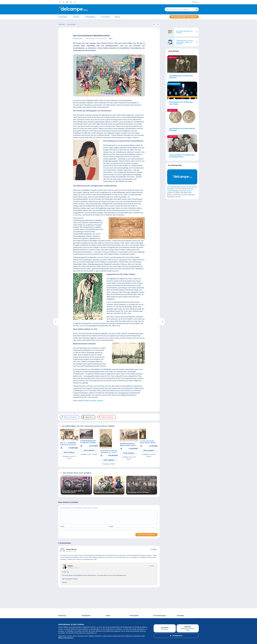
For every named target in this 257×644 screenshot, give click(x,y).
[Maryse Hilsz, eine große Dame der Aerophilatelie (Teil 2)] (76, 493)
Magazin (117, 17)
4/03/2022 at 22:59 (71, 551)
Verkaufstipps (105, 17)
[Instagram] (63, 2)
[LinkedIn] (71, 2)
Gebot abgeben (69, 452)
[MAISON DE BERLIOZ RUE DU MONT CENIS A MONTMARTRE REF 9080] (128, 441)
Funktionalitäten (173, 83)
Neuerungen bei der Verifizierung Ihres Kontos (180, 103)
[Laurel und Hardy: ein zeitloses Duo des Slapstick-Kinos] (182, 143)
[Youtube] (67, 2)
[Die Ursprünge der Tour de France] (141, 493)
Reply (155, 549)
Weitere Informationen (65, 638)
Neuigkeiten (171, 189)
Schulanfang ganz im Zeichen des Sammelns (181, 77)
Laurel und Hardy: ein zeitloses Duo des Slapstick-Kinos (181, 156)
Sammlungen (172, 57)
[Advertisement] (182, 215)
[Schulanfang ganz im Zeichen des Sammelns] (182, 64)
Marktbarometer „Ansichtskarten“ (105, 492)
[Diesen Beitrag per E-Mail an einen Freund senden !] (153, 24)
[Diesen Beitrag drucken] (158, 24)
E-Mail (111, 526)
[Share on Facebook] (3, 227)
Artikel (180, 189)
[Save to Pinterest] (3, 237)
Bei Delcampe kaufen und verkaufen (184, 17)
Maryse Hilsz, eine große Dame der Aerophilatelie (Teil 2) (73, 491)
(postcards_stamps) (96, 400)
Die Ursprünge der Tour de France (138, 492)
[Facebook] (59, 2)
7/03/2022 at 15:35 (73, 568)
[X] (74, 2)
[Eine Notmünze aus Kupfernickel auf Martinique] (182, 117)
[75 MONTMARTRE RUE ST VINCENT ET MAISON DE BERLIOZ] (86, 438)
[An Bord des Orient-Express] (55, 321)
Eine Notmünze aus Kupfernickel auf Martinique (182, 129)
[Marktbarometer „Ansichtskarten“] (108, 493)
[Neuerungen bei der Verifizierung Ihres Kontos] (182, 91)
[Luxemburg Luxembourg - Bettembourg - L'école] (106, 448)
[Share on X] (3, 232)
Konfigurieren (177, 635)
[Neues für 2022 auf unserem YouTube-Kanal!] (162, 321)
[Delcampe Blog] (77, 9)
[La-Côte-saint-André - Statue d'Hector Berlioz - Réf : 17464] (142, 438)
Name (62, 526)
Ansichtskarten (77, 38)
